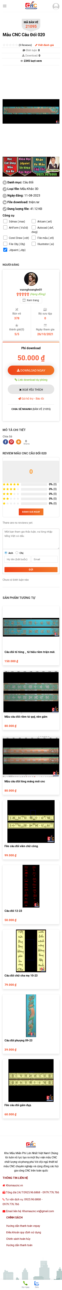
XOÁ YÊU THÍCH (32, 389)
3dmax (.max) (17, 221)
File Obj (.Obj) (17, 244)
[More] (18, 441)
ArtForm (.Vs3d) (18, 227)
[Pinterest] (11, 441)
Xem (33, 300)
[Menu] (5, 6)
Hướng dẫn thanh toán (19, 1245)
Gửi (31, 569)
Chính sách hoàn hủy (18, 1238)
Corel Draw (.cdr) (19, 238)
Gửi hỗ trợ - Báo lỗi (32, 398)
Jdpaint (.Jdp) (17, 250)
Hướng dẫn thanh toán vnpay (23, 1226)
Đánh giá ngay (31, 512)
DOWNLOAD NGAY (32, 370)
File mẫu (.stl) (45, 238)
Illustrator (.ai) (45, 244)
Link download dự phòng (32, 379)
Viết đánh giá (45, 45)
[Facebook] (5, 441)
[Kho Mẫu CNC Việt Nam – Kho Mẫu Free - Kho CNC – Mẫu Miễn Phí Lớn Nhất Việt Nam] (31, 6)
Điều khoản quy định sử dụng (23, 1232)
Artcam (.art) (44, 221)
